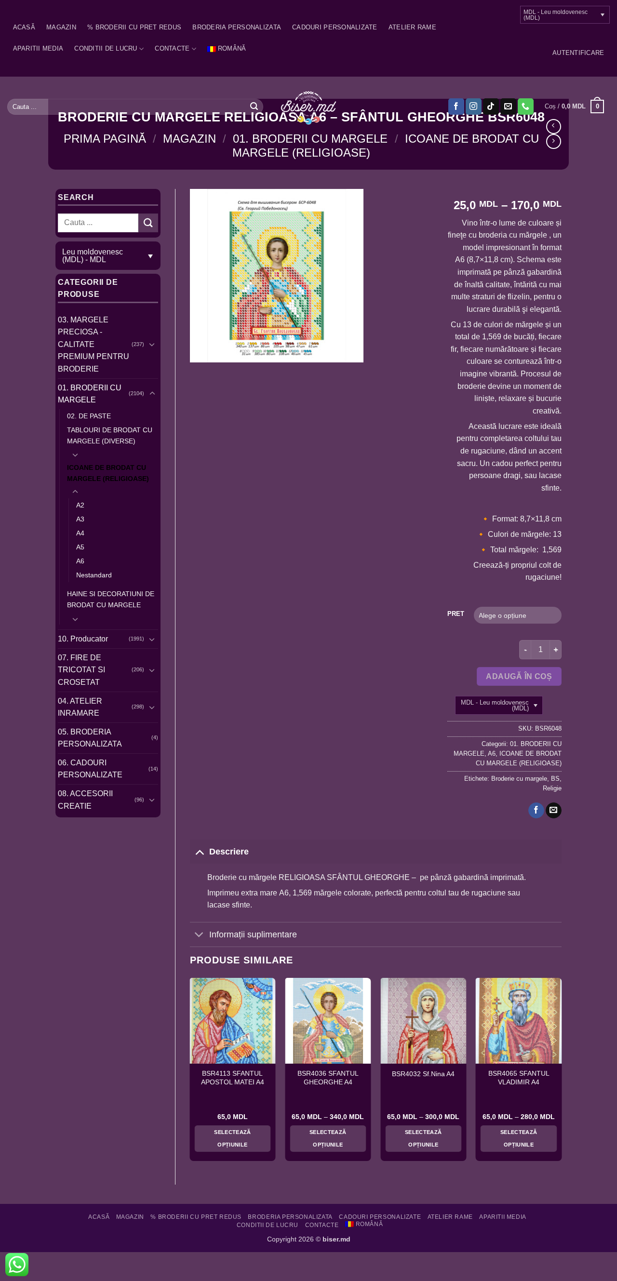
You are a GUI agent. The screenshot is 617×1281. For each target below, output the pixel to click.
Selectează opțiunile (232, 1138)
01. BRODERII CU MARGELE (310, 138)
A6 (80, 561)
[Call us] (526, 106)
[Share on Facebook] (536, 810)
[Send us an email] (508, 106)
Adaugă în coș (519, 676)
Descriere (229, 851)
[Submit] (254, 106)
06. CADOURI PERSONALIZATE (90, 769)
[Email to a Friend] (554, 810)
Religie (552, 788)
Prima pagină (105, 138)
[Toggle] (152, 344)
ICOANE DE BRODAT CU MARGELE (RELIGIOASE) (108, 473)
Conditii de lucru (105, 48)
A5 (80, 547)
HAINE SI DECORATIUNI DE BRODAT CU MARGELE (110, 599)
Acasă (24, 27)
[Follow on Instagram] (474, 106)
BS (555, 778)
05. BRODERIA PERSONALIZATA (90, 738)
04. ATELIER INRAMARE (80, 707)
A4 (80, 533)
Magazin (61, 27)
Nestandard (94, 575)
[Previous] (190, 1073)
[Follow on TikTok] (491, 106)
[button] (578, 53)
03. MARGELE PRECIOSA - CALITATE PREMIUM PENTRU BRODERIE (93, 344)
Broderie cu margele (519, 778)
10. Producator (83, 639)
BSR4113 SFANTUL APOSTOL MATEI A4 (232, 1078)
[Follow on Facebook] (456, 106)
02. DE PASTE (89, 416)
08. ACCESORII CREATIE (85, 799)
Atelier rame (412, 27)
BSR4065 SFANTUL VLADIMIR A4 (519, 1078)
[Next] (561, 1073)
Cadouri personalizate (334, 27)
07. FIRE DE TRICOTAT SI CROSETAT (81, 670)
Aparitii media (38, 48)
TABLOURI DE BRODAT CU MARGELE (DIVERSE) (109, 435)
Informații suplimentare (253, 934)
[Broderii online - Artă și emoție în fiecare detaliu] (308, 107)
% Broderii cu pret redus (134, 27)
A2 (80, 505)
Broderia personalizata (236, 27)
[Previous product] (553, 141)
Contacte (172, 48)
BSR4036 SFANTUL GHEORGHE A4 (328, 1078)
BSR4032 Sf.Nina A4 (423, 1074)
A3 (80, 519)
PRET (455, 614)
